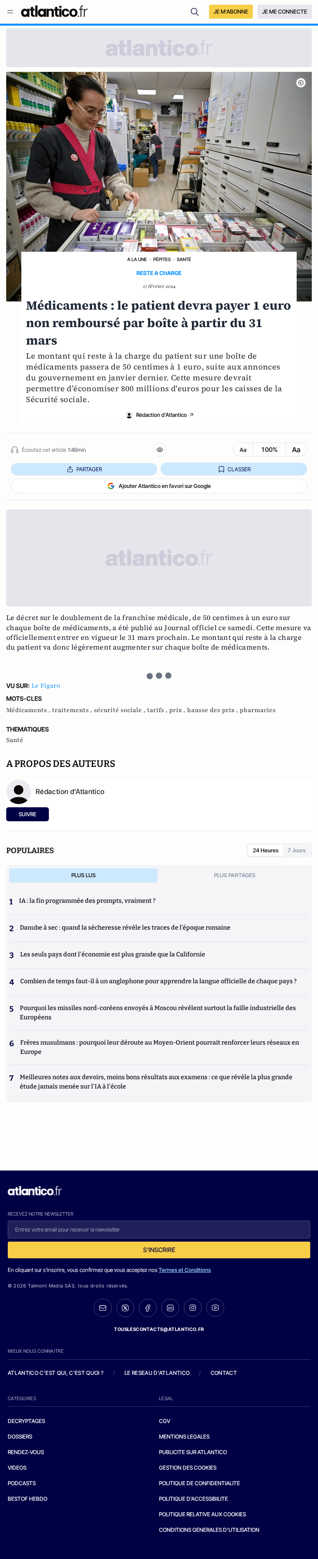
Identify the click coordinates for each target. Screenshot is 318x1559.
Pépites (162, 259)
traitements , (73, 710)
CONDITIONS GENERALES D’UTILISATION (209, 1529)
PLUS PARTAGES (235, 875)
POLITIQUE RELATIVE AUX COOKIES (202, 1514)
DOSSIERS (20, 1436)
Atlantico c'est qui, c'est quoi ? (56, 1372)
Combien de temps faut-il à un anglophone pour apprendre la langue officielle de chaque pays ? (158, 981)
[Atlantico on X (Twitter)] (125, 1308)
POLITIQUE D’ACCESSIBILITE (193, 1498)
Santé (184, 259)
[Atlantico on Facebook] (148, 1308)
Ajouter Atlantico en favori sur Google (165, 486)
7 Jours (297, 850)
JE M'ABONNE (231, 11)
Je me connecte (284, 11)
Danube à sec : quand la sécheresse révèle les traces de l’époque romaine (125, 927)
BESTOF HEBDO (27, 1498)
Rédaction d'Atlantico (161, 414)
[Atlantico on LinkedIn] (170, 1308)
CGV (164, 1421)
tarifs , (158, 710)
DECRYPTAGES (26, 1421)
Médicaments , (29, 710)
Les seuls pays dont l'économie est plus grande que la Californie (112, 954)
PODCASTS (22, 1483)
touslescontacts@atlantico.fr (159, 1329)
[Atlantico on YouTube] (215, 1308)
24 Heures (265, 850)
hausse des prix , (213, 710)
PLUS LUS (83, 875)
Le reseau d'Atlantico (157, 1372)
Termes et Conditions (185, 1269)
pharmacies (258, 710)
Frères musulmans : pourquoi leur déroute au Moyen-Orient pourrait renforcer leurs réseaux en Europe (159, 1047)
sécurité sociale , (120, 710)
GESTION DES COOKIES (187, 1467)
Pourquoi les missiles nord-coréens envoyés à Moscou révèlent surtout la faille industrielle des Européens (158, 1012)
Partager (89, 469)
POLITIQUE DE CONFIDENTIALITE (199, 1483)
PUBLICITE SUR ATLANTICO (193, 1452)
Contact (224, 1372)
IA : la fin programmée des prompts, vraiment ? (87, 900)
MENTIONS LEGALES (184, 1436)
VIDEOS (17, 1467)
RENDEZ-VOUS (26, 1452)
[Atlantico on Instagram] (193, 1308)
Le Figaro (45, 685)
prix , (178, 710)
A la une (137, 259)
